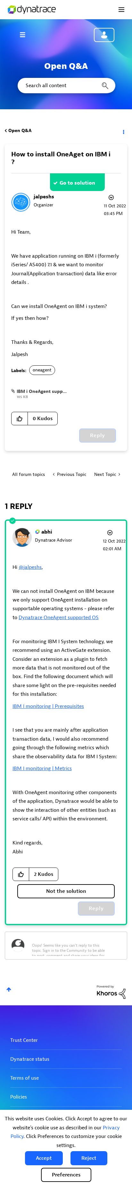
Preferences (66, 1175)
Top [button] (9, 989)
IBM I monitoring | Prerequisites (48, 706)
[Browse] (26, 35)
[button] (44, 1158)
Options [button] (123, 131)
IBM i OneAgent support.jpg (47, 391)
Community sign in (104, 35)
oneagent (42, 370)
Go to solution (77, 183)
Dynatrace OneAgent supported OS (59, 617)
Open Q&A (19, 130)
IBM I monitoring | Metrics (42, 768)
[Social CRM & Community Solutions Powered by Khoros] (111, 991)
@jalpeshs (30, 567)
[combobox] (66, 85)
